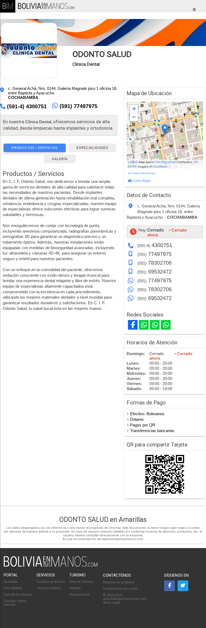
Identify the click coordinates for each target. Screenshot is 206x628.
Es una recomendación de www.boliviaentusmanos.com (103, 539)
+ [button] (134, 108)
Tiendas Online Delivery (15, 603)
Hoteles (75, 588)
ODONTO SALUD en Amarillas (103, 519)
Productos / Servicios (35, 148)
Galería (60, 159)
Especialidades (92, 148)
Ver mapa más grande (141, 173)
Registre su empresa (118, 582)
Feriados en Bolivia (50, 582)
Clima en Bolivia (48, 588)
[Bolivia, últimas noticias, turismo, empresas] (51, 566)
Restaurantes (79, 594)
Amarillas (11, 582)
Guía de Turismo (81, 582)
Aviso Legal (111, 602)
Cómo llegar (141, 181)
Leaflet (132, 162)
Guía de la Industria (18, 594)
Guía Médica (13, 588)
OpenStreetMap (165, 162)
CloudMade (159, 166)
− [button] (134, 117)
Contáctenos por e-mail (120, 589)
